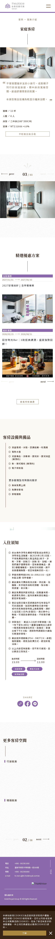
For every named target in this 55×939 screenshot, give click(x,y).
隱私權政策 (8, 895)
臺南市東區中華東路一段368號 (27, 867)
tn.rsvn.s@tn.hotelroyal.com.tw (27, 875)
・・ (50, 931)
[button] (7, 174)
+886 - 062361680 (22, 863)
